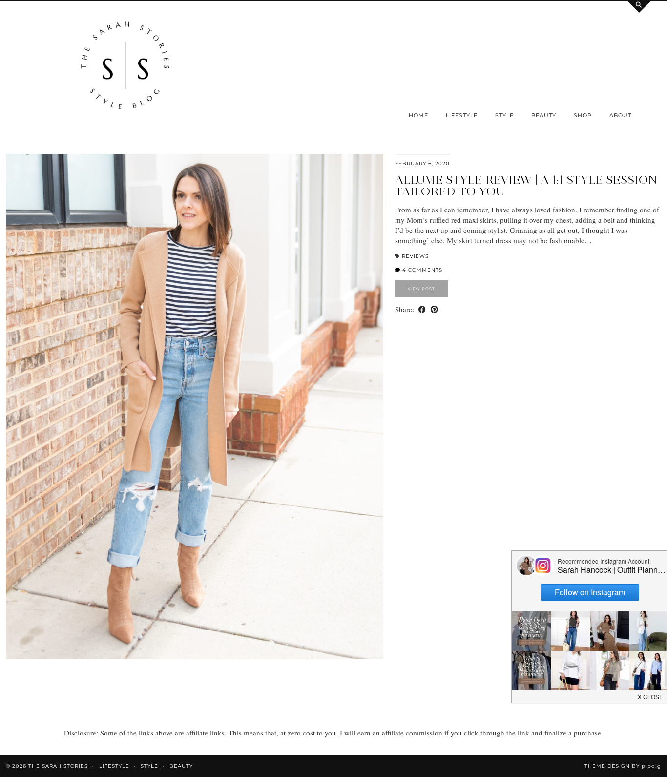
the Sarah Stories (58, 766)
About (620, 115)
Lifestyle (462, 115)
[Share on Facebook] (422, 309)
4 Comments (421, 270)
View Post (421, 288)
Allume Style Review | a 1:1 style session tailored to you (526, 185)
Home (418, 115)
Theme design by (622, 766)
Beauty (543, 115)
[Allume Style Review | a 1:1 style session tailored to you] (194, 406)
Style (504, 115)
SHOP (583, 115)
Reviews (415, 256)
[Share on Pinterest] (434, 309)
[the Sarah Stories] (125, 68)
